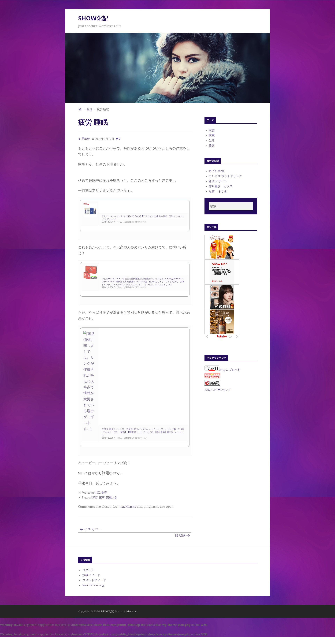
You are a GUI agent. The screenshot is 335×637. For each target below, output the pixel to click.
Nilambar (131, 611)
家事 (102, 497)
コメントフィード (94, 580)
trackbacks (127, 506)
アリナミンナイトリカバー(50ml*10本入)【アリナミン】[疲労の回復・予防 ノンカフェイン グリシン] (143, 218)
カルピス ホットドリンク (225, 176)
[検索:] (231, 206)
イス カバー (92, 529)
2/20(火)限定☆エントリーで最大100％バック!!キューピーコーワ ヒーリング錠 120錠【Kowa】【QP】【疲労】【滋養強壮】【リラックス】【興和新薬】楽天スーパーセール (143, 432)
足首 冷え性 (217, 191)
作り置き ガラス (220, 186)
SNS (95, 497)
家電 (212, 135)
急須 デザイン (218, 181)
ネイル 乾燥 (216, 171)
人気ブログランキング (217, 389)
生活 (97, 492)
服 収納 (180, 535)
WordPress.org (93, 585)
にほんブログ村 (230, 370)
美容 (104, 492)
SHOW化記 (93, 18)
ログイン (88, 570)
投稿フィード (91, 575)
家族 (212, 130)
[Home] (80, 109)
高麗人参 (111, 497)
